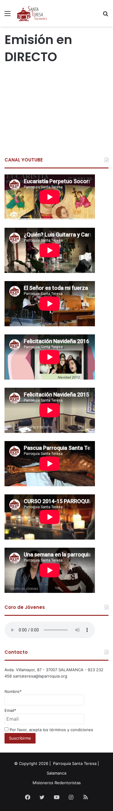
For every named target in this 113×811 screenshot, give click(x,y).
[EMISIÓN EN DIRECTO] (56, 102)
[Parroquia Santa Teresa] (32, 13)
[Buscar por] (105, 15)
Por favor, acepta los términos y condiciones (50, 729)
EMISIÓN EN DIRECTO (46, 80)
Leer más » (19, 130)
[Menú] (8, 15)
